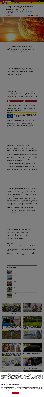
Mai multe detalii (40, 376)
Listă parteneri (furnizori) (5, 390)
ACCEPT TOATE (15, 392)
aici (39, 380)
